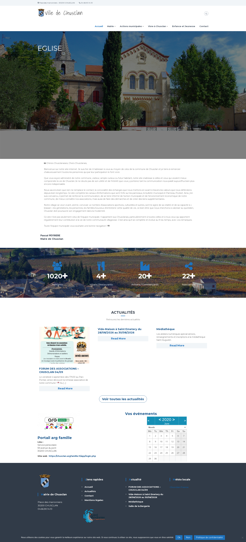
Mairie (110, 26)
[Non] (242, 537)
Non (188, 537)
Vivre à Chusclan (157, 26)
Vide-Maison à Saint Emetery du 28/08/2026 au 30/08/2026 (119, 331)
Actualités (90, 491)
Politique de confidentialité (209, 537)
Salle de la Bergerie (139, 506)
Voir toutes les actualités (123, 399)
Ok (179, 537)
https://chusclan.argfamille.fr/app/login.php (72, 456)
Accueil (99, 26)
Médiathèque (165, 329)
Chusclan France (179, 487)
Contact (203, 26)
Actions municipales (131, 26)
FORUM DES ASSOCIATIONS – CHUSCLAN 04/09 (59, 370)
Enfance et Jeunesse (183, 26)
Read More (65, 388)
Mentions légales (94, 500)
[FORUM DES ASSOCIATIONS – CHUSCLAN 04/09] (64, 345)
